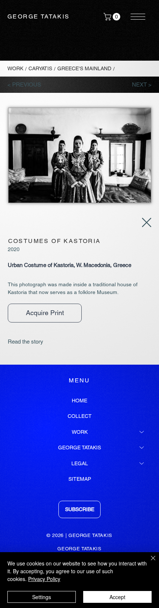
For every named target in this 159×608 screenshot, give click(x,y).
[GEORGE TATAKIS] (142, 447)
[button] (113, 16)
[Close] (149, 562)
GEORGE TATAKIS (38, 16)
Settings (41, 597)
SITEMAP (79, 479)
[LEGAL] (142, 463)
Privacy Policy (44, 578)
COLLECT (80, 416)
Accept (117, 597)
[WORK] (142, 432)
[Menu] (138, 16)
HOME (79, 400)
